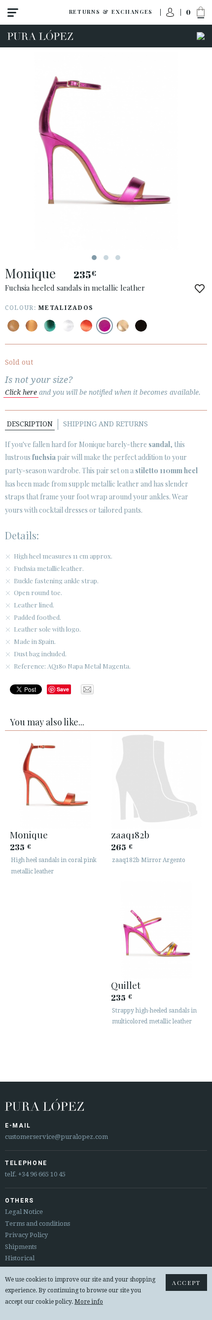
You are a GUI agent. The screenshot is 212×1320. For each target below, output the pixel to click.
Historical (20, 1258)
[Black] (141, 325)
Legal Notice (24, 1211)
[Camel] (13, 325)
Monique (29, 834)
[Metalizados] (31, 325)
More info (88, 1301)
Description (30, 424)
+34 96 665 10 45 (42, 1174)
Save (63, 689)
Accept (186, 1282)
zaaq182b (130, 834)
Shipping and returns (105, 424)
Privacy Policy (26, 1235)
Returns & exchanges (111, 11)
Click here (21, 392)
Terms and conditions (37, 1223)
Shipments (20, 1246)
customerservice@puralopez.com (56, 1136)
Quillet (126, 985)
